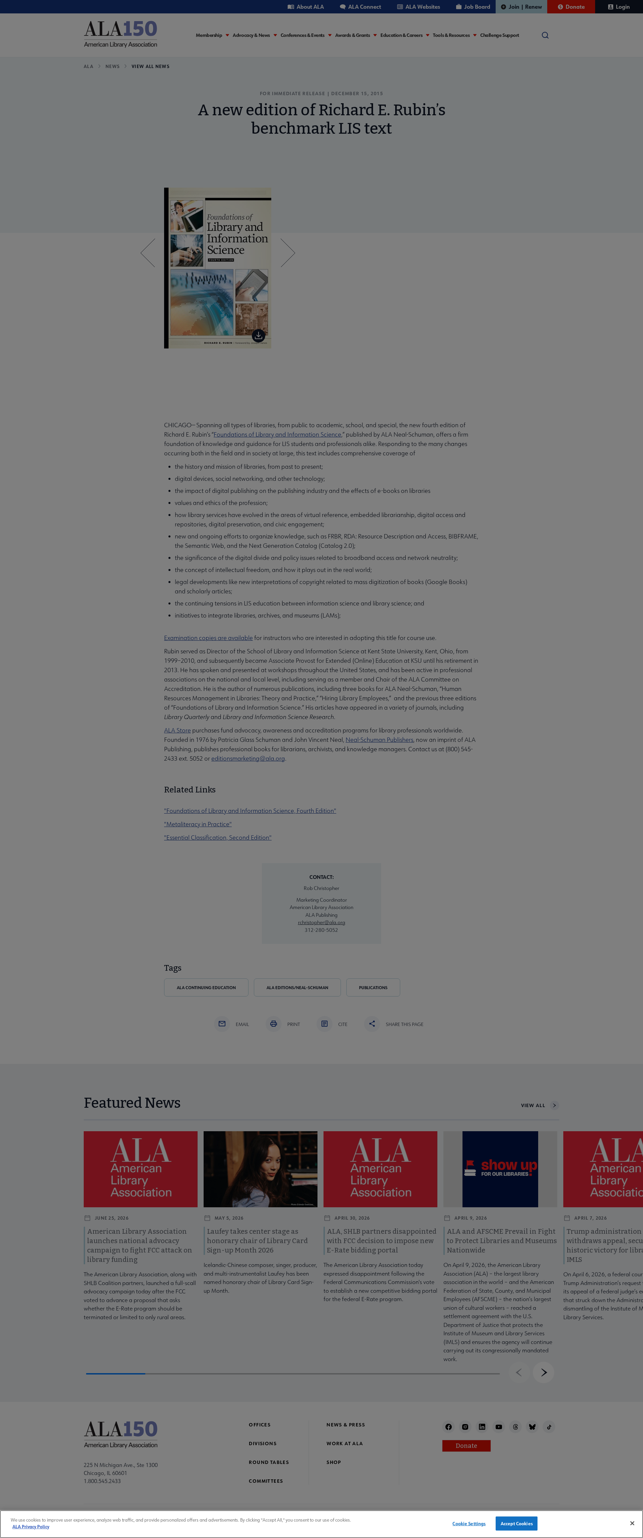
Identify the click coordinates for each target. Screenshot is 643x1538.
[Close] (632, 1523)
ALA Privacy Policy (30, 1526)
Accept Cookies (517, 1523)
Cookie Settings (469, 1523)
